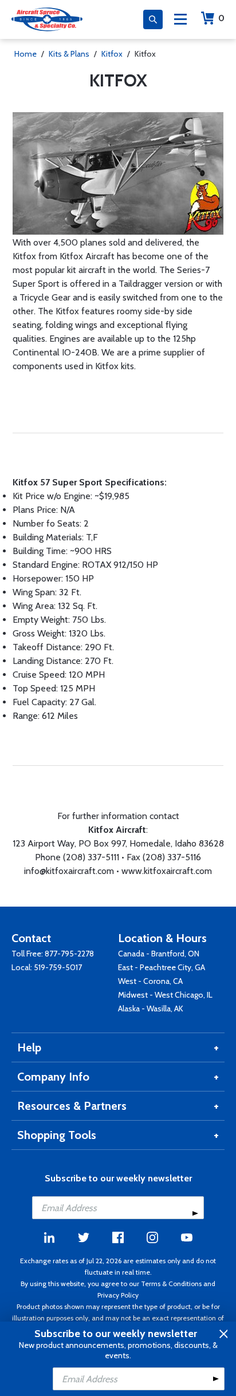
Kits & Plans (69, 54)
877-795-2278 (69, 953)
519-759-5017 (58, 967)
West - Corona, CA (150, 981)
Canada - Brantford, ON (158, 953)
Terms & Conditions (171, 1283)
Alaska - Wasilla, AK (150, 1008)
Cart (221, 18)
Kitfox (112, 54)
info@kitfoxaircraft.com (69, 870)
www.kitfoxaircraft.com (166, 870)
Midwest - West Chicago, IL (165, 995)
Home (25, 54)
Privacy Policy (118, 1295)
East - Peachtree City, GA (161, 967)
